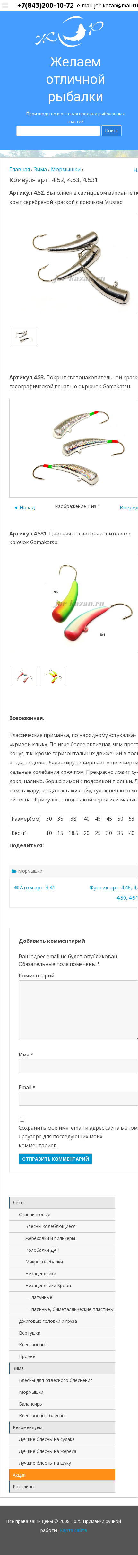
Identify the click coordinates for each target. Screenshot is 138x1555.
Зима (18, 1368)
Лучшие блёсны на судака (47, 1439)
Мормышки (30, 871)
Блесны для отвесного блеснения (56, 1380)
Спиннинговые (34, 1214)
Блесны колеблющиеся (50, 1226)
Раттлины (23, 1486)
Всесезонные (33, 1344)
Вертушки (29, 1333)
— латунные (38, 1297)
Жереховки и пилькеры (50, 1238)
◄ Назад (24, 507)
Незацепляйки (40, 1273)
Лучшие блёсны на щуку (45, 1463)
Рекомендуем (27, 1427)
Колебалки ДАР (42, 1250)
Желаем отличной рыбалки (75, 79)
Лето (18, 1202)
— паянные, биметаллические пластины (69, 1309)
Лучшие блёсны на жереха (47, 1451)
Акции (19, 1475)
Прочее (27, 1356)
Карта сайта (73, 1530)
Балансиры (31, 1404)
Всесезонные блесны (42, 1415)
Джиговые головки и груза (48, 1321)
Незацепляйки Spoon (48, 1285)
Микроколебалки (44, 1262)
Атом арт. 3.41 (37, 887)
